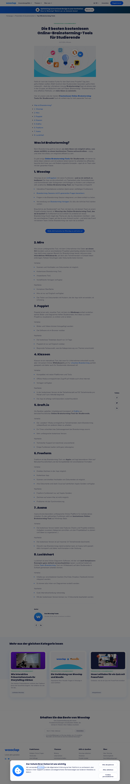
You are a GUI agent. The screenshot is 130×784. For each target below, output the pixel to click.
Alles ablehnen (108, 770)
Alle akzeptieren (108, 765)
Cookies (41, 767)
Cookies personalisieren (108, 776)
